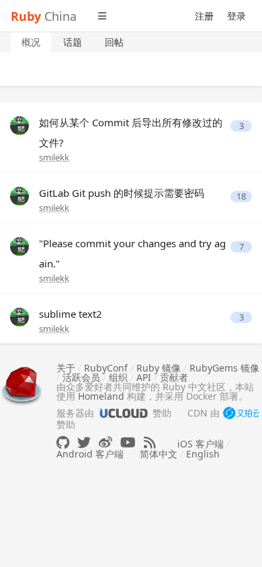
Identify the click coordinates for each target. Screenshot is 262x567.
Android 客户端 (90, 453)
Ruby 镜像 (158, 367)
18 (241, 196)
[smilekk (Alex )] (19, 124)
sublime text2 (70, 313)
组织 (118, 377)
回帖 (114, 42)
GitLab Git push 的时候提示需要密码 (121, 193)
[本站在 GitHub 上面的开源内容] (62, 442)
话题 (72, 42)
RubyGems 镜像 (224, 367)
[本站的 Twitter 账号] (84, 442)
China (44, 16)
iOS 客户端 (200, 443)
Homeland (101, 396)
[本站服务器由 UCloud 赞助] (123, 412)
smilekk (54, 157)
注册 (204, 15)
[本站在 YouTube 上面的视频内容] (128, 442)
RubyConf (106, 367)
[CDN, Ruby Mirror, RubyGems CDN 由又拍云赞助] (241, 414)
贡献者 (174, 377)
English (203, 453)
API (143, 377)
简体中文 (158, 453)
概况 (30, 42)
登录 (236, 15)
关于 (65, 367)
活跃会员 (81, 377)
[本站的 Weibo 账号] (105, 442)
